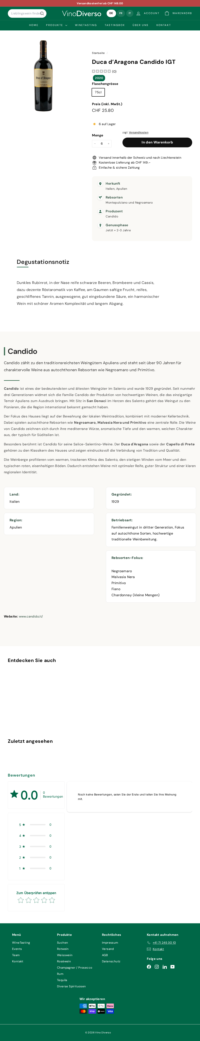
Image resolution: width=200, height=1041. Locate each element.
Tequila (62, 980)
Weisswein (65, 955)
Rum (60, 974)
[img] (101, 71)
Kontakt (163, 25)
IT (130, 13)
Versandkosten (138, 132)
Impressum (110, 943)
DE (111, 13)
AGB (105, 955)
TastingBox (115, 25)
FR (120, 13)
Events (17, 949)
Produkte (55, 25)
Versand (108, 949)
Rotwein (63, 949)
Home (33, 25)
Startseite (98, 53)
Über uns (141, 25)
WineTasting (86, 25)
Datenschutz (111, 961)
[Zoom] (43, 75)
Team (16, 955)
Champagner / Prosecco (74, 968)
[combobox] (27, 13)
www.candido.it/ (31, 616)
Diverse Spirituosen (71, 986)
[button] (36, 824)
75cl (98, 92)
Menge (97, 135)
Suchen (62, 943)
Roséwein (64, 961)
